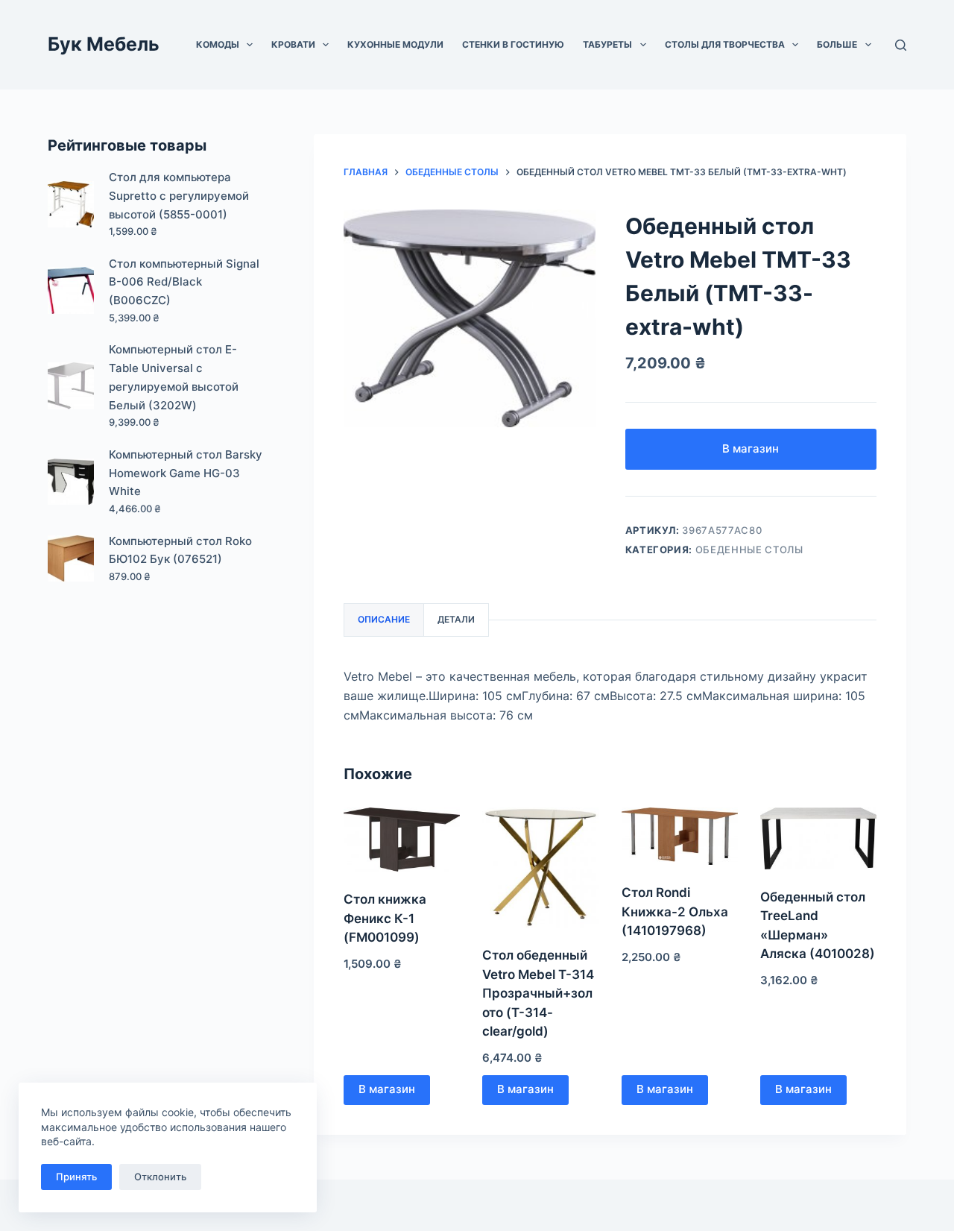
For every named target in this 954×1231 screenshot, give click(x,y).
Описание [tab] (384, 619)
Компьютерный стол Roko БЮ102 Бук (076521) (180, 550)
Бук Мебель (103, 44)
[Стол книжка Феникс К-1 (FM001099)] (402, 839)
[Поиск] (900, 45)
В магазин (750, 448)
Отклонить (160, 1177)
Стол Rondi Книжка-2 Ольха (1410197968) (675, 911)
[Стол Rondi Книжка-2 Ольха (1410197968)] (680, 836)
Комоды (217, 44)
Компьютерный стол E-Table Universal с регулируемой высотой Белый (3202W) (173, 377)
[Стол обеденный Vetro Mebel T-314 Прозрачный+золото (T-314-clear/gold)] (540, 867)
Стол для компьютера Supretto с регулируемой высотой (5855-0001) (179, 195)
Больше (837, 44)
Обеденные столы (749, 549)
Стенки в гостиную (513, 44)
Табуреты (607, 44)
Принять (76, 1177)
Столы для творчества (725, 44)
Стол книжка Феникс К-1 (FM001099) (385, 918)
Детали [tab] (456, 619)
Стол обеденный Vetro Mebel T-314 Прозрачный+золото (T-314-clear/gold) (538, 993)
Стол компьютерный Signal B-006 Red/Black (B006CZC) (184, 282)
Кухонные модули (395, 44)
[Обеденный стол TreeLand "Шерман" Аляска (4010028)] (818, 838)
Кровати (293, 44)
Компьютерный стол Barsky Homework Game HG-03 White (185, 473)
